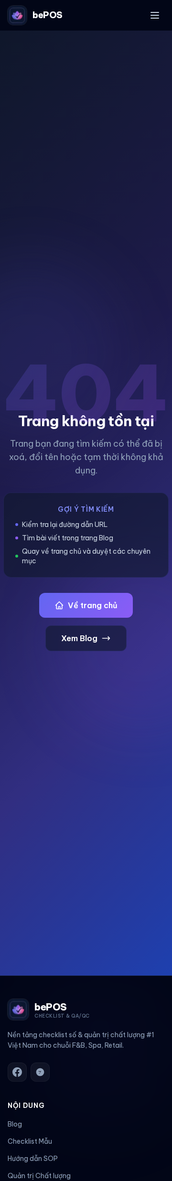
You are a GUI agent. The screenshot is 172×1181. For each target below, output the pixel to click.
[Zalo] (40, 1072)
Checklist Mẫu (30, 1141)
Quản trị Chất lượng (39, 1175)
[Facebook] (17, 1072)
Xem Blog (79, 638)
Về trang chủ (93, 605)
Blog (15, 1124)
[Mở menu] (154, 15)
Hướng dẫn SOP (33, 1158)
